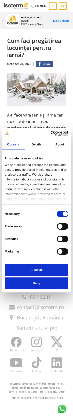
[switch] (62, 226)
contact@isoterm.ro (40, 307)
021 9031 (40, 297)
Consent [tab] (13, 144)
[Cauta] (63, 6)
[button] (62, 409)
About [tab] (59, 144)
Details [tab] (37, 144)
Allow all (36, 270)
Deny (36, 283)
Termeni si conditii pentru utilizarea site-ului (36, 398)
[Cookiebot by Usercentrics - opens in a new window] (51, 133)
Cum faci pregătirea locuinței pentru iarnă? (34, 48)
